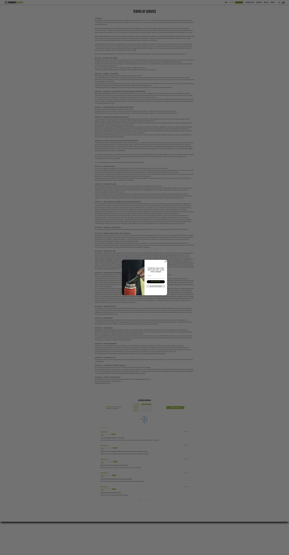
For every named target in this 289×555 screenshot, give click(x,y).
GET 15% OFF (156, 281)
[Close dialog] (165, 261)
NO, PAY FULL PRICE (156, 286)
